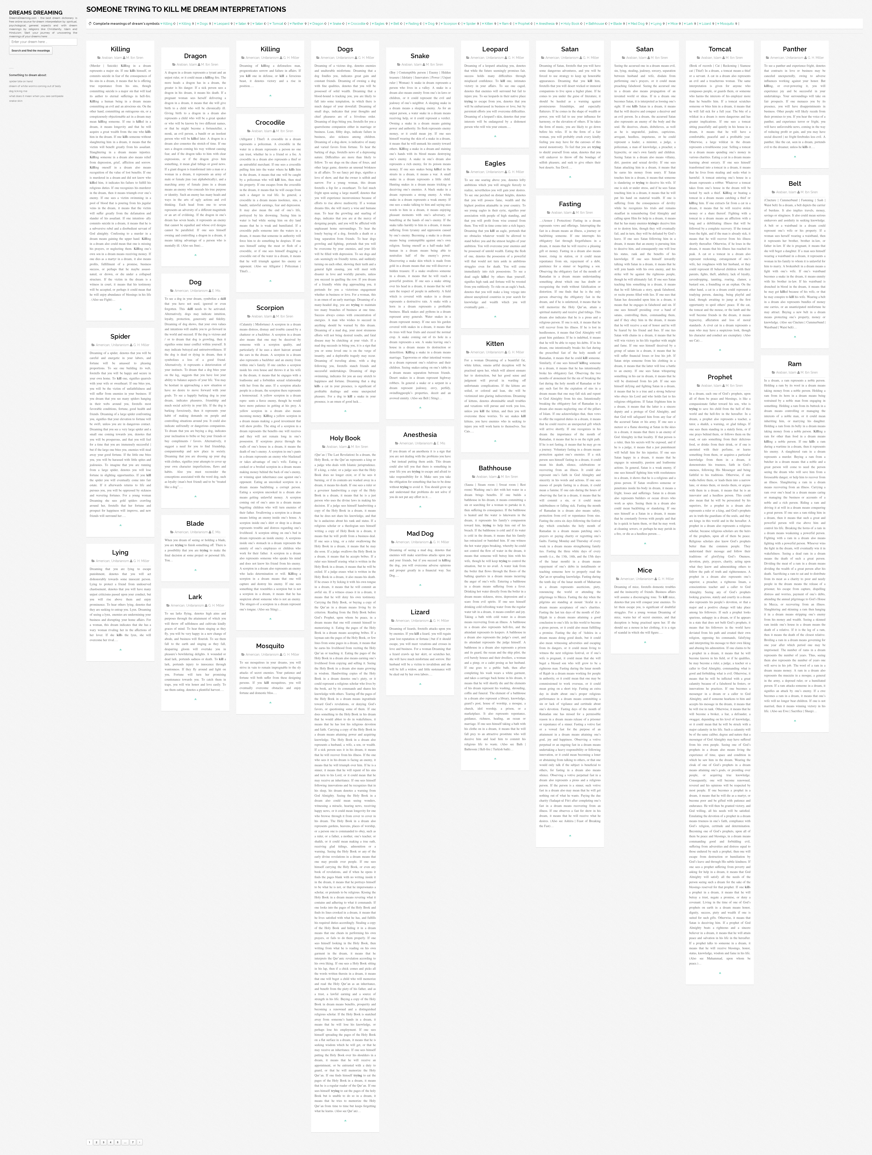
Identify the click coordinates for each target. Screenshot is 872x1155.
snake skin (15, 100)
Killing (167, 23)
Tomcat (277, 23)
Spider (471, 23)
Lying (657, 23)
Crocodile (358, 23)
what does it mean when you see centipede (36, 96)
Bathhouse (596, 23)
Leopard (223, 23)
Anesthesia (546, 23)
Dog (431, 23)
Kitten (489, 23)
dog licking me (18, 91)
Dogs (204, 23)
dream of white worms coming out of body (35, 86)
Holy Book (571, 23)
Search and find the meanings (31, 50)
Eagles (379, 23)
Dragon (318, 23)
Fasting (414, 23)
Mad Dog (637, 23)
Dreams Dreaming (35, 12)
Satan (242, 23)
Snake (337, 23)
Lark (690, 23)
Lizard (706, 23)
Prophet (523, 23)
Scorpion (450, 23)
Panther (298, 23)
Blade (617, 23)
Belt (396, 23)
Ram (505, 23)
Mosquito (727, 23)
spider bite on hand (21, 81)
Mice (674, 23)
